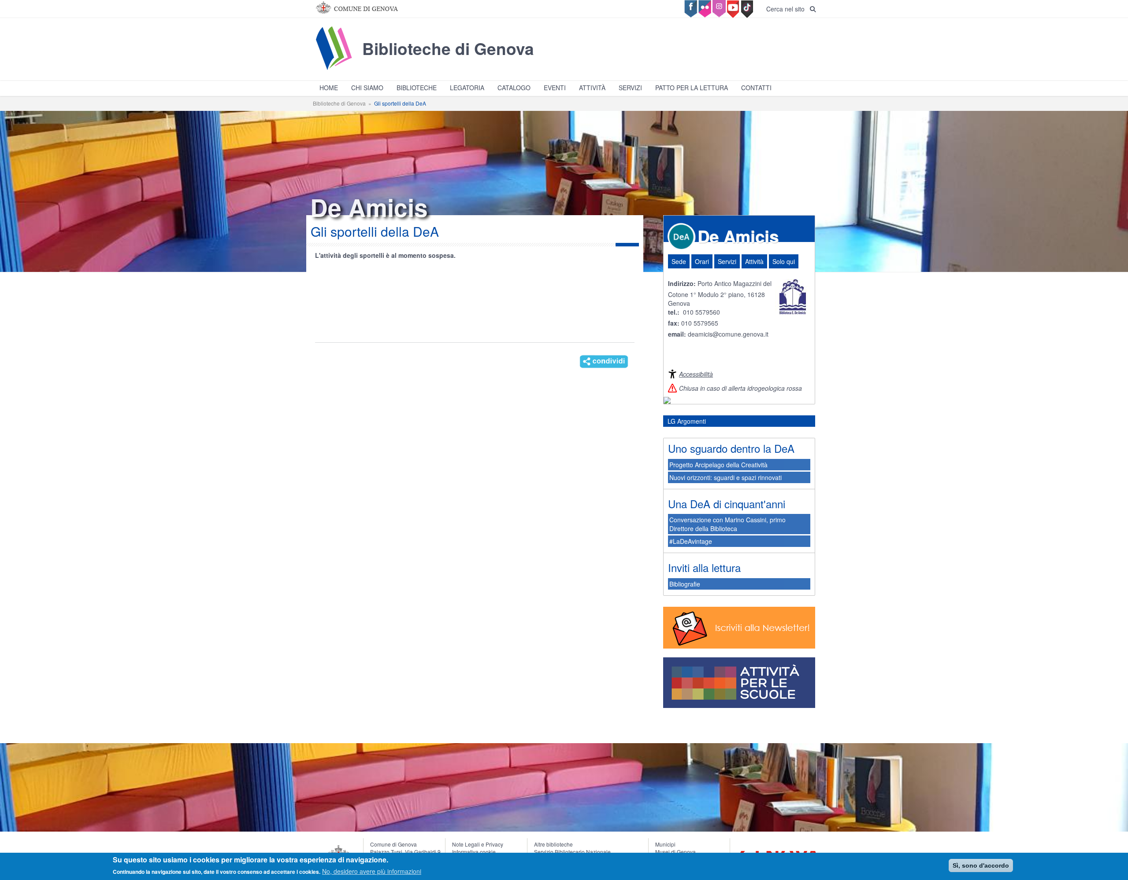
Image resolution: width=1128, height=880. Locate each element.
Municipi (665, 844)
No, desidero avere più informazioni (371, 871)
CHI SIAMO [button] (367, 87)
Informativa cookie (474, 851)
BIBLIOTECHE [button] (417, 87)
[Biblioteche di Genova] (423, 69)
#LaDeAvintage (690, 541)
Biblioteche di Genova (339, 103)
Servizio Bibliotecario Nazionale (572, 851)
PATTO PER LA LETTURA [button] (691, 87)
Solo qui (783, 261)
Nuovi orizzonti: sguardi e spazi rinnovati (725, 477)
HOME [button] (328, 87)
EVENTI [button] (555, 87)
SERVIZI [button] (630, 87)
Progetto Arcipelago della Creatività (718, 464)
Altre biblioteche (553, 844)
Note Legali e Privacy (477, 844)
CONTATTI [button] (756, 87)
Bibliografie (684, 583)
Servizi (727, 261)
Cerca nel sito (788, 8)
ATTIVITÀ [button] (592, 87)
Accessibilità (696, 374)
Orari (702, 261)
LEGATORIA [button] (467, 87)
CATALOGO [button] (514, 87)
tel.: (673, 312)
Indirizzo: (682, 283)
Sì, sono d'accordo (981, 865)
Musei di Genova (675, 851)
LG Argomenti (687, 421)
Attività (754, 261)
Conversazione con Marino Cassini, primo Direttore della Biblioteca (727, 524)
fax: (673, 323)
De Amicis (738, 236)
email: (678, 334)
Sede (679, 261)
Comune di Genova (393, 844)
